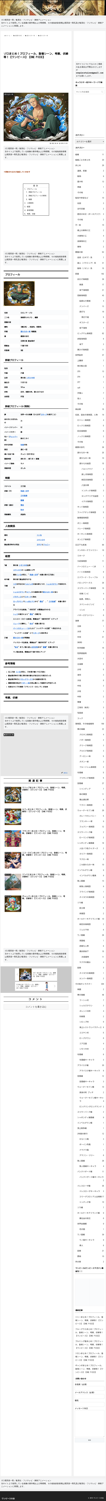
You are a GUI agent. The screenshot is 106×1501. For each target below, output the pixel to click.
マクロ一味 (91, 859)
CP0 (90, 371)
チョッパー (13, 436)
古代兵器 (90, 209)
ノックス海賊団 (90, 436)
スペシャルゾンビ (91, 604)
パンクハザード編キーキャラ (91, 1178)
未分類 (89, 1262)
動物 (90, 176)
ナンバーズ (91, 306)
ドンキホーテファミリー (90, 550)
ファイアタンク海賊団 (90, 512)
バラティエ (17, 597)
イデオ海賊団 (92, 501)
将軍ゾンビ (91, 594)
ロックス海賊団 (90, 426)
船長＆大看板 (91, 301)
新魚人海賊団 (91, 886)
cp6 (90, 388)
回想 (90, 968)
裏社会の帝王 (91, 1218)
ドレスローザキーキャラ (91, 1191)
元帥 (90, 626)
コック (90, 718)
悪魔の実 (89, 252)
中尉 (90, 697)
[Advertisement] (36, 43)
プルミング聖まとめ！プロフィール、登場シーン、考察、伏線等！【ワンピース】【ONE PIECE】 (89, 1344)
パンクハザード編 (90, 1171)
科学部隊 (90, 648)
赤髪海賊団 (90, 339)
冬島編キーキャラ (91, 1060)
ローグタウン (18, 601)
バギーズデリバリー (90, 615)
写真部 (90, 713)
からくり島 (91, 1139)
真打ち (91, 312)
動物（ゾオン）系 (90, 268)
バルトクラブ (92, 469)
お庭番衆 (92, 957)
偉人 (91, 1245)
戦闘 (30, 199)
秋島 (22, 445)
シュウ (15, 614)
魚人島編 (90, 881)
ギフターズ (91, 322)
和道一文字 (25, 491)
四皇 (89, 274)
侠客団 (91, 913)
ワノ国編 (90, 935)
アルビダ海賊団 (91, 751)
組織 (89, 154)
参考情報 (30, 210)
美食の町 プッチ (91, 1092)
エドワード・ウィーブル (90, 577)
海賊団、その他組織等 (89, 724)
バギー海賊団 (91, 740)
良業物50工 (90, 241)
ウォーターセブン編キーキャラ (91, 1099)
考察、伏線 (31, 214)
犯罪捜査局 (90, 653)
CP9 (90, 377)
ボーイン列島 (91, 1144)
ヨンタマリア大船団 (92, 496)
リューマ (16, 623)
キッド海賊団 (90, 507)
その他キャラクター (89, 984)
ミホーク (43, 414)
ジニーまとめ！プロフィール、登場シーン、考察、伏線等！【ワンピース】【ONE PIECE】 (89, 1320)
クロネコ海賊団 (91, 734)
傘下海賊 (91, 328)
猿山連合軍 (91, 799)
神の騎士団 (90, 366)
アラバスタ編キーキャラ (91, 1071)
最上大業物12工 (90, 230)
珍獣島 (91, 1016)
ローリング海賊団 (91, 837)
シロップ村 (91, 1022)
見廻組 (91, 941)
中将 (90, 637)
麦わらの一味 (26, 331)
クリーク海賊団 (91, 745)
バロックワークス (26, 679)
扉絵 (90, 1256)
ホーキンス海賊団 (90, 534)
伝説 (90, 203)
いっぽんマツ (30, 601)
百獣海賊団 (90, 295)
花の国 (91, 1229)
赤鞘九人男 (91, 946)
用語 (90, 187)
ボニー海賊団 (90, 523)
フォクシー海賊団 (91, 827)
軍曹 (90, 702)
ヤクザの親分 (91, 962)
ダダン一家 (91, 762)
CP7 (90, 382)
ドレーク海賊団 (90, 528)
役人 (90, 398)
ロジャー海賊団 (90, 420)
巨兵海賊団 (90, 431)
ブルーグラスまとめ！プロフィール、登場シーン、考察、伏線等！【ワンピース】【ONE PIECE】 (89, 1332)
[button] (102, 92)
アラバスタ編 (90, 1065)
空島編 (90, 783)
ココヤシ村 (91, 1033)
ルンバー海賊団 (91, 978)
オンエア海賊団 (90, 539)
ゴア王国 (91, 1043)
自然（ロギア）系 (90, 257)
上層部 (90, 360)
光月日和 (34, 647)
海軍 (89, 621)
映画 (90, 989)
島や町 (90, 182)
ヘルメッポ (29, 584)
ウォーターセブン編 (90, 810)
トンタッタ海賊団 (92, 491)
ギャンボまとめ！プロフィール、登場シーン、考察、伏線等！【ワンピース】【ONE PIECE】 (89, 1369)
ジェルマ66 (91, 930)
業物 (90, 247)
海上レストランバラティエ (91, 1027)
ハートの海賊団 (90, 572)
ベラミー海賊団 (91, 805)
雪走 (22, 505)
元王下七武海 (89, 545)
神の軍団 (91, 794)
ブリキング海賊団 (91, 778)
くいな (39, 535)
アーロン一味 (91, 756)
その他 (90, 192)
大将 (90, 631)
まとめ (89, 165)
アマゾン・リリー (91, 1155)
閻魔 (22, 500)
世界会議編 (90, 1224)
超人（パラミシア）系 (90, 263)
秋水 (22, 510)
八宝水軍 (92, 485)
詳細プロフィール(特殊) (38, 195)
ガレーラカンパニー (91, 816)
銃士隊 (91, 908)
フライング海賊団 (91, 892)
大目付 (90, 659)
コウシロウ (41, 540)
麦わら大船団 (91, 463)
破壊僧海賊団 (90, 518)
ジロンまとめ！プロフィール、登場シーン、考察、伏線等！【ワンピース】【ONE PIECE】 (89, 1356)
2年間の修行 (90, 1134)
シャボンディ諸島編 (90, 843)
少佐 (90, 691)
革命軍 (89, 409)
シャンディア (91, 789)
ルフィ (28, 592)
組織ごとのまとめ (89, 160)
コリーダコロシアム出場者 (91, 1197)
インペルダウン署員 (91, 875)
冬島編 (90, 772)
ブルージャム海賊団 (91, 767)
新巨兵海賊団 (92, 480)
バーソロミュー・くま (21, 628)
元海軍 (90, 664)
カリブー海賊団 (91, 854)
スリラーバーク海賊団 (90, 588)
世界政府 (89, 355)
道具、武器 (90, 171)
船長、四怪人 (91, 599)
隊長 (91, 284)
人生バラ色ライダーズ (91, 848)
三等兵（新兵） (90, 707)
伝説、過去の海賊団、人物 (89, 415)
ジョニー (46, 544)
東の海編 (90, 729)
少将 (90, 669)
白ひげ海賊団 (90, 279)
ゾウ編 (90, 903)
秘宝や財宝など (89, 198)
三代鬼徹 (24, 495)
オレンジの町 (91, 1011)
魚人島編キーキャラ (91, 1166)
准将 (90, 675)
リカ (14, 584)
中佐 (90, 686)
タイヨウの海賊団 (91, 897)
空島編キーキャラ (91, 1081)
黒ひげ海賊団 (90, 350)
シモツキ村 (30, 378)
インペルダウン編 (90, 870)
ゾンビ (91, 610)
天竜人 (90, 393)
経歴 (28, 206)
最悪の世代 (89, 447)
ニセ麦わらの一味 (91, 865)
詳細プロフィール (35, 192)
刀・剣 (89, 225)
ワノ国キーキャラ (91, 1240)
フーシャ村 (91, 1000)
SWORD (90, 642)
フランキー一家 (91, 821)
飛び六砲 (92, 317)
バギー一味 (25, 683)
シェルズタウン (52, 584)
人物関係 (30, 203)
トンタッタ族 (91, 1202)
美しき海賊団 (92, 474)
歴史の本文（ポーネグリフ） (90, 214)
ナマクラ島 (91, 1150)
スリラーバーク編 (90, 832)
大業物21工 (90, 236)
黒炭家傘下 (91, 951)
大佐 (90, 680)
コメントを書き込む (36, 1006)
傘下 (91, 344)
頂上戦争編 (90, 1128)
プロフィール (32, 189)
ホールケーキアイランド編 (90, 919)
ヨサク (39, 544)
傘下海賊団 (91, 290)
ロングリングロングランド (91, 1106)
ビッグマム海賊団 (90, 333)
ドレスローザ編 (90, 1186)
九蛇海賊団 (90, 561)
